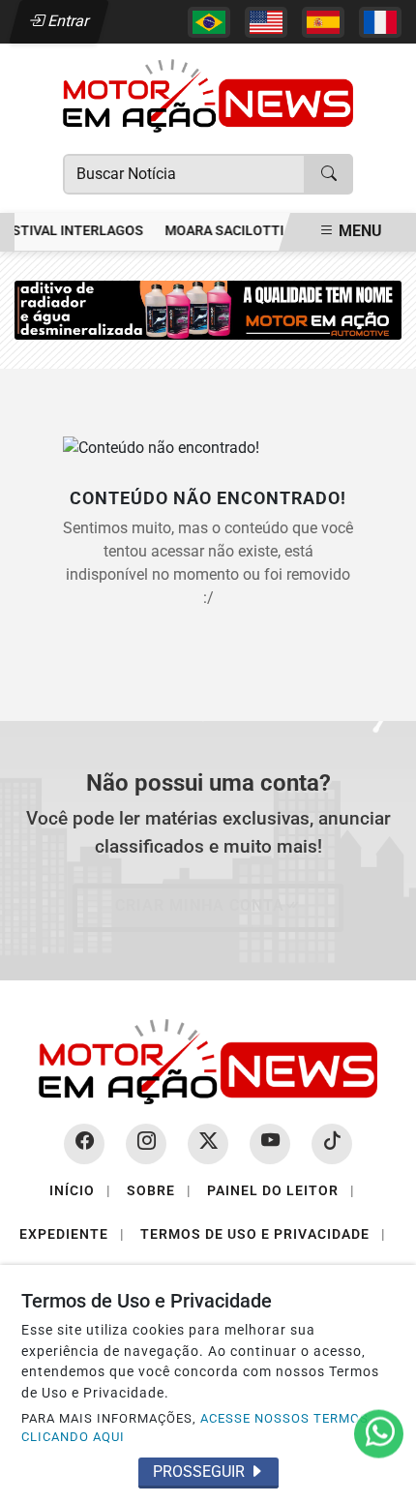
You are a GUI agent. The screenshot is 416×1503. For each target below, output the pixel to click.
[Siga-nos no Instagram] (146, 1144)
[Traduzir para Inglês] (266, 22)
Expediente (72, 1234)
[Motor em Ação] (208, 94)
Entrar (67, 21)
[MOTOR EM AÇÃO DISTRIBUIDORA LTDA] (208, 309)
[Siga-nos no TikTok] (332, 1144)
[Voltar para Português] (209, 22)
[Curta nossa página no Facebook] (84, 1144)
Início (80, 1190)
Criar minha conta (199, 905)
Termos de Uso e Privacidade (263, 1234)
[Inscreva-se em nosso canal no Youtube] (270, 1144)
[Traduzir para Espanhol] (323, 22)
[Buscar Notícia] (329, 174)
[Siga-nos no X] (208, 1144)
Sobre (159, 1190)
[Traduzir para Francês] (380, 22)
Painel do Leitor (281, 1190)
